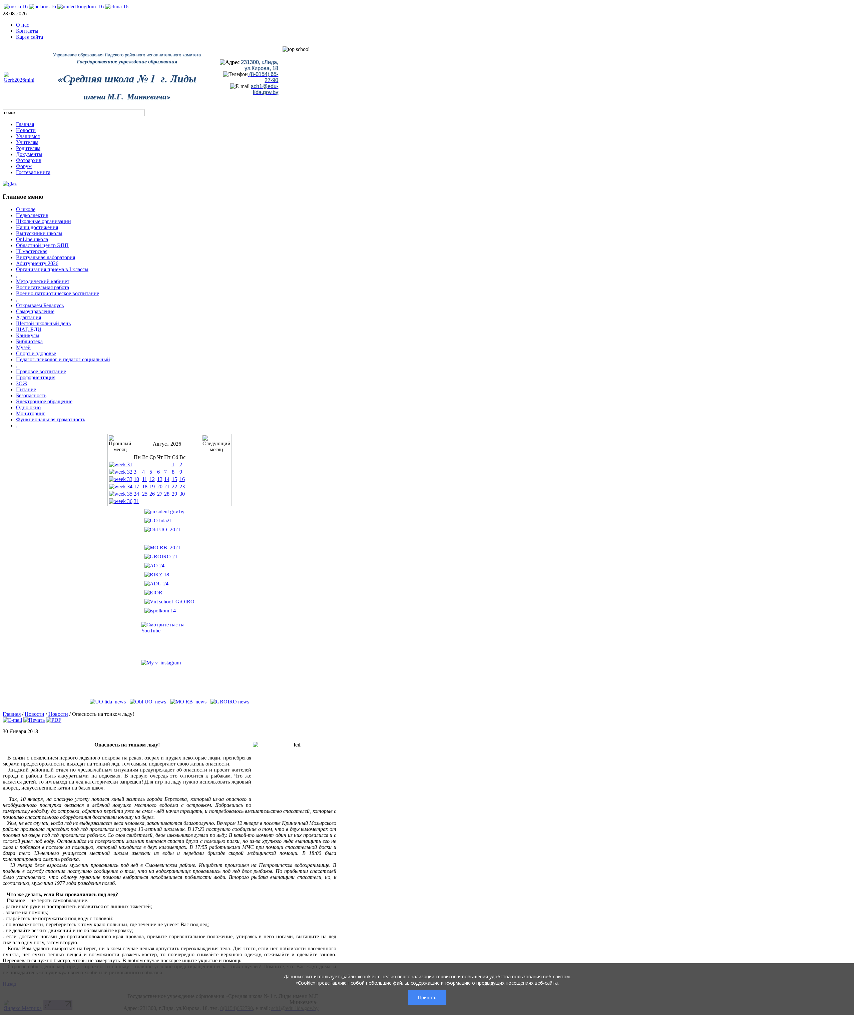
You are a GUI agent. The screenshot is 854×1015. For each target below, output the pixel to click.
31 (136, 501)
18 (144, 486)
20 (159, 486)
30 (182, 494)
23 (182, 486)
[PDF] (53, 720)
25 (144, 494)
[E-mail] (12, 720)
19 (152, 486)
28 (166, 494)
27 (159, 494)
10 (136, 479)
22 (174, 486)
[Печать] (34, 720)
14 (166, 479)
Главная (12, 714)
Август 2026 (167, 444)
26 (152, 494)
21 (166, 486)
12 (152, 479)
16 (182, 479)
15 (174, 479)
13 (159, 479)
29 (174, 494)
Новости (34, 714)
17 (136, 486)
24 (136, 494)
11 (144, 479)
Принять (427, 997)
